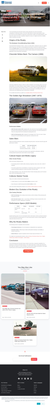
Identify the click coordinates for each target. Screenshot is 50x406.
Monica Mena (10, 20)
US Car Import (4, 387)
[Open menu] (48, 2)
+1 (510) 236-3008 (21, 388)
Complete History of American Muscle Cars (34, 92)
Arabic (35, 392)
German (35, 387)
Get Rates (44, 2)
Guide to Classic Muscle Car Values (35, 186)
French (35, 390)
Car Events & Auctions (5, 392)
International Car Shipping (6, 385)
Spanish (35, 385)
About (18, 385)
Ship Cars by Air (4, 388)
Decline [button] (43, 403)
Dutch (35, 388)
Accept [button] (39, 403)
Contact (18, 387)
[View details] (19, 378)
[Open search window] (38, 2)
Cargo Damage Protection (6, 390)
